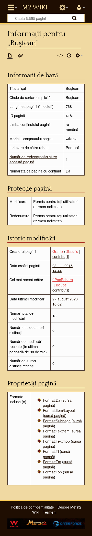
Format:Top (52, 471)
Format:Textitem (56, 430)
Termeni (49, 512)
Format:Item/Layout (59, 410)
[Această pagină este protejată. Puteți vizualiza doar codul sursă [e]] (60, 55)
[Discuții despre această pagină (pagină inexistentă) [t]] (20, 55)
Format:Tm (52, 461)
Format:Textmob (56, 441)
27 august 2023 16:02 (65, 301)
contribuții (60, 256)
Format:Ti (51, 451)
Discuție (71, 251)
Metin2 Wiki (35, 7)
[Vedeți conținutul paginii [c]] (10, 55)
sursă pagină (54, 415)
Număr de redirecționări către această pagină (33, 159)
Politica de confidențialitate (32, 507)
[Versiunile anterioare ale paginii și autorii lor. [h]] (69, 55)
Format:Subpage (57, 420)
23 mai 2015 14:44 (62, 268)
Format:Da (51, 400)
